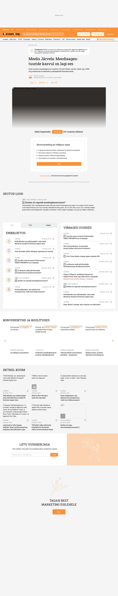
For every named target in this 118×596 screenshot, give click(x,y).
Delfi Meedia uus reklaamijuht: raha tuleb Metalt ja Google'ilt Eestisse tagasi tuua (14, 398)
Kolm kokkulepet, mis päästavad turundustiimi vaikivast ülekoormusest (70, 398)
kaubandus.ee (20, 29)
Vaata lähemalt (45, 176)
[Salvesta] (53, 239)
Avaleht (5, 39)
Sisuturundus (70, 39)
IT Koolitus (39, 350)
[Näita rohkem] (109, 29)
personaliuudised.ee (31, 29)
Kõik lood (13, 39)
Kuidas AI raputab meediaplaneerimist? (45, 202)
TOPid (20, 39)
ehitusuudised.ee (102, 29)
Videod (34, 39)
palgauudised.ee (43, 29)
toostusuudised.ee (78, 29)
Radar (88, 39)
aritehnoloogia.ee (66, 29)
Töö (63, 39)
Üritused (41, 39)
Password (56, 39)
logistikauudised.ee (90, 29)
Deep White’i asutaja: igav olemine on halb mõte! (81, 304)
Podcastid (26, 39)
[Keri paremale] (113, 340)
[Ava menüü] (12, 29)
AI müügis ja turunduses (19, 353)
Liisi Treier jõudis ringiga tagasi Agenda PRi (83, 256)
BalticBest (48, 39)
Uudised (17, 239)
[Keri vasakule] (5, 340)
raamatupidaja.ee (54, 29)
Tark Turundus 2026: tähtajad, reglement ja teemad (34, 251)
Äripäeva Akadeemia (17, 350)
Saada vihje (81, 39)
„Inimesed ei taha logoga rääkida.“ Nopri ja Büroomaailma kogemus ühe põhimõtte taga (15, 427)
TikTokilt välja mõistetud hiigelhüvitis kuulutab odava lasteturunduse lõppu (42, 427)
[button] (30, 455)
